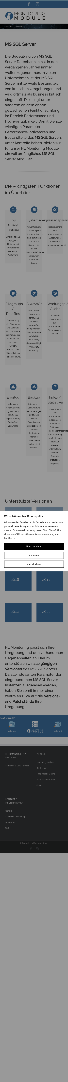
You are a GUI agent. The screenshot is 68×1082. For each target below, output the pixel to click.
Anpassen (34, 555)
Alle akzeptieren (34, 546)
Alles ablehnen (34, 564)
